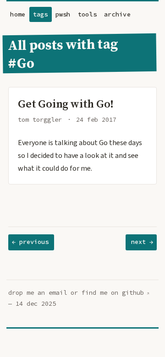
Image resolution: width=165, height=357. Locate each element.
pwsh (63, 14)
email (58, 293)
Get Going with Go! (66, 103)
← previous (30, 242)
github (133, 293)
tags (40, 14)
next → (142, 242)
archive (117, 14)
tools (87, 14)
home (17, 14)
